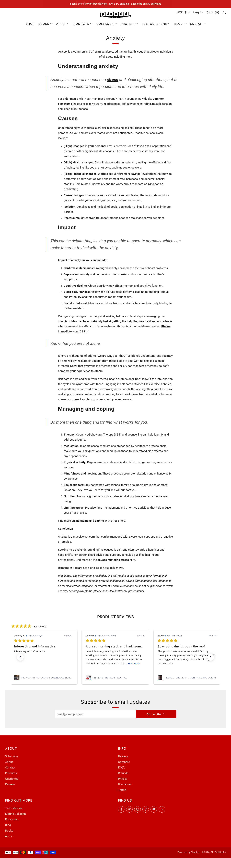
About (9, 762)
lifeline (165, 326)
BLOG (178, 23)
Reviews (10, 784)
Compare (124, 762)
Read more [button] (134, 663)
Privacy (122, 778)
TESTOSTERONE (154, 23)
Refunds (123, 773)
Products (11, 773)
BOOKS (43, 23)
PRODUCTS (80, 23)
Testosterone (13, 808)
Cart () (213, 12)
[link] (43, 677)
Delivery (123, 756)
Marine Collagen (15, 813)
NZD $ (182, 12)
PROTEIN (128, 23)
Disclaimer (125, 784)
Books (9, 830)
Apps (8, 836)
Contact (10, 767)
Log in (198, 12)
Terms (122, 790)
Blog (8, 825)
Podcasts (11, 819)
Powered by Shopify (188, 852)
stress (112, 79)
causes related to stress (113, 559)
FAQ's (121, 767)
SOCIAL (196, 23)
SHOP (30, 23)
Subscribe (154, 714)
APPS (60, 23)
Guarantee (11, 778)
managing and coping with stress (97, 520)
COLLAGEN (105, 23)
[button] (20, 657)
